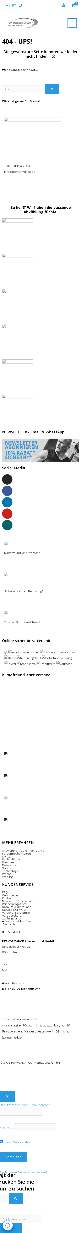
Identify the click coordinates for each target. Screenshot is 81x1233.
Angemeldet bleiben (17, 1141)
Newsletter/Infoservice (18, 901)
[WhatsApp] (8, 5)
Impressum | (18, 1073)
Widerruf (41, 1073)
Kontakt (7, 898)
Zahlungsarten (12, 918)
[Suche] (52, 89)
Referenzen (10, 865)
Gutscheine (10, 895)
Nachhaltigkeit (12, 859)
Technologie (10, 870)
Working (7, 876)
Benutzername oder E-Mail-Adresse (25, 1105)
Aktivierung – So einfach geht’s (23, 850)
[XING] (7, 525)
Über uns (8, 862)
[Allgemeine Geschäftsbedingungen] (34, 1073)
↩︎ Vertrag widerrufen (16, 921)
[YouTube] (7, 513)
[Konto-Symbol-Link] (63, 5)
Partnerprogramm (14, 903)
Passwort (6, 1127)
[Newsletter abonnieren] (40, 449)
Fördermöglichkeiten (16, 853)
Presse (7, 873)
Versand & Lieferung (16, 912)
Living (6, 856)
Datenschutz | (58, 1073)
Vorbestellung (12, 915)
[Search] (16, 1198)
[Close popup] (7, 1096)
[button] (40, 924)
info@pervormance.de (19, 171)
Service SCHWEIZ (14, 909)
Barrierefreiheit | (21, 1078)
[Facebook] (7, 491)
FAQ (5, 892)
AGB (30, 1073)
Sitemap (39, 1078)
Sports (7, 868)
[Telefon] (20, 5)
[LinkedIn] (7, 502)
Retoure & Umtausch (16, 906)
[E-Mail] (14, 5)
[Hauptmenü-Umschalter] (72, 23)
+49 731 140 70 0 (17, 166)
